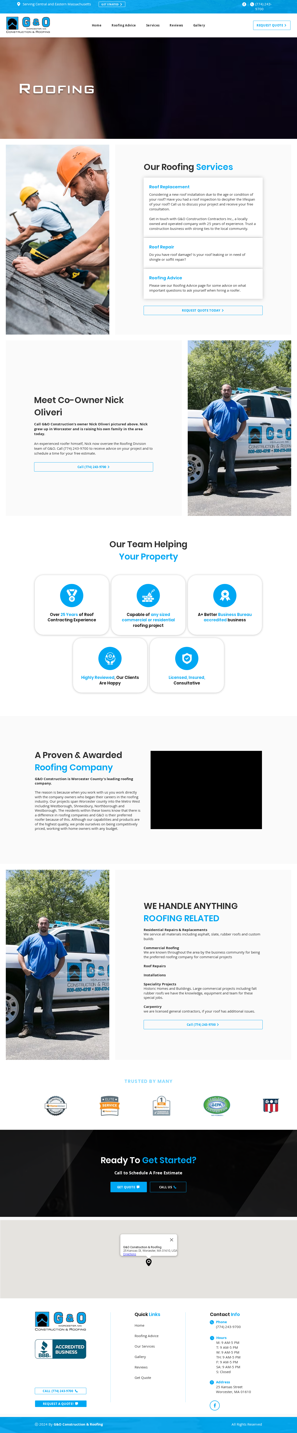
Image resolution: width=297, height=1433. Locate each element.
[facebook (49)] (215, 1405)
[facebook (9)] (244, 4)
